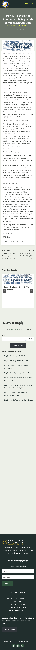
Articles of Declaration (18, 604)
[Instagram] (22, 645)
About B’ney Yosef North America (18, 598)
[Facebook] (13, 645)
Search (4, 335)
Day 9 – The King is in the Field (14, 356)
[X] (18, 645)
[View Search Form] (33, 4)
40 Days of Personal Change (18, 242)
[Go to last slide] (4, 291)
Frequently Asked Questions (18, 610)
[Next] (31, 291)
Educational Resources (18, 607)
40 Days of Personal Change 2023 (18, 25)
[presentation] (18, 279)
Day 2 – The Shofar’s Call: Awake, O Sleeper (18, 400)
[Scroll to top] (31, 645)
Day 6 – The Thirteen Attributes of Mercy (17, 373)
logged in (14, 330)
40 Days (6, 242)
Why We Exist (18, 601)
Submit (7, 583)
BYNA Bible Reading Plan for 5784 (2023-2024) (27, 254)
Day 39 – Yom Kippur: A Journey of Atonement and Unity (9, 254)
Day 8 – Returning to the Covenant (16, 361)
